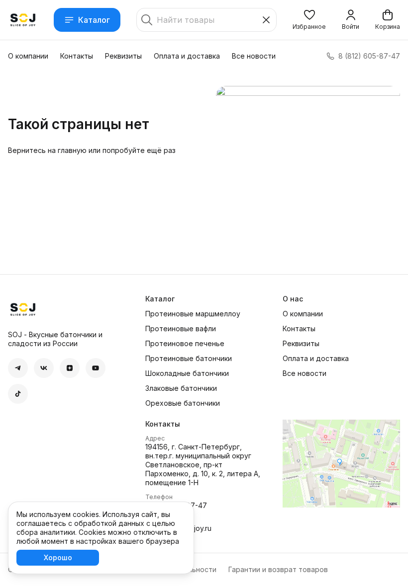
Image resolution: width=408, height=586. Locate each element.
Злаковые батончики (181, 388)
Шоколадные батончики (187, 373)
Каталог (94, 20)
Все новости (254, 56)
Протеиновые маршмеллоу (192, 313)
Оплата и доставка (187, 56)
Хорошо (58, 557)
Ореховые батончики (182, 403)
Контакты (76, 56)
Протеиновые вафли (180, 328)
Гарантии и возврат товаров (278, 569)
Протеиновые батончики (188, 358)
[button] (309, 20)
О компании (28, 56)
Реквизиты (123, 56)
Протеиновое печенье (184, 343)
